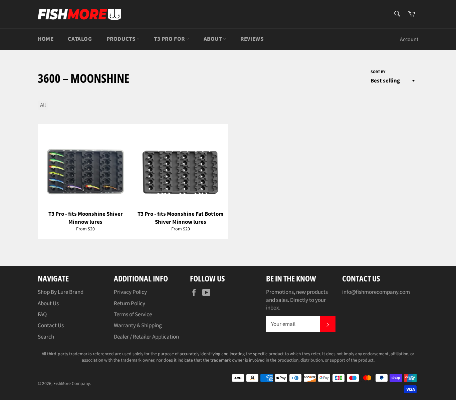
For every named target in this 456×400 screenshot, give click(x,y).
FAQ (42, 315)
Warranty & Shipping (138, 326)
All (43, 105)
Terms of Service (133, 315)
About (213, 39)
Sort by (378, 72)
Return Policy (129, 303)
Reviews (251, 39)
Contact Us (51, 326)
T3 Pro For (170, 39)
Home (45, 39)
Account (409, 39)
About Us (48, 303)
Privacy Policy (130, 292)
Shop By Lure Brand (60, 292)
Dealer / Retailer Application (146, 337)
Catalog (80, 39)
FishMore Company (71, 383)
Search (46, 337)
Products (121, 39)
